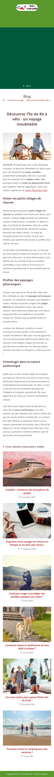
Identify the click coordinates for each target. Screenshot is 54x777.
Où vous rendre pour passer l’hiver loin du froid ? (27, 699)
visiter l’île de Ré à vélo (36, 190)
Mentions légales (41, 774)
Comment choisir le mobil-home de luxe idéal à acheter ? (27, 647)
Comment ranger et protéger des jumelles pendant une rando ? (27, 595)
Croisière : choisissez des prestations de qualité (27, 491)
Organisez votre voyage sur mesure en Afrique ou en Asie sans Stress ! (27, 543)
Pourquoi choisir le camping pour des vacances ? (27, 750)
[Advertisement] (27, 54)
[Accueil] (4, 100)
